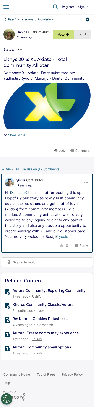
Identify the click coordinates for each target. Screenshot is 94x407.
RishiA (36, 296)
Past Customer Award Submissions (31, 19)
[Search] (55, 7)
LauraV (37, 339)
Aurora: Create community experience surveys (46, 333)
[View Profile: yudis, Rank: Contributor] (9, 182)
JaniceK (23, 32)
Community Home (16, 374)
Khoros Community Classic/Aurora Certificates (43, 304)
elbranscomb (43, 325)
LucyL (41, 310)
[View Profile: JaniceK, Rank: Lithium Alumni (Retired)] (9, 34)
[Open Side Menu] (6, 6)
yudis (20, 180)
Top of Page (46, 374)
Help (6, 383)
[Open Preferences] (6, 399)
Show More (16, 135)
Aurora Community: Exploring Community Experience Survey (49, 290)
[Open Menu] (87, 19)
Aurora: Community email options (42, 347)
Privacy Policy (72, 374)
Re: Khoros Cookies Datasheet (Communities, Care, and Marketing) (44, 318)
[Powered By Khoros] (47, 396)
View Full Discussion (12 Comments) (33, 169)
